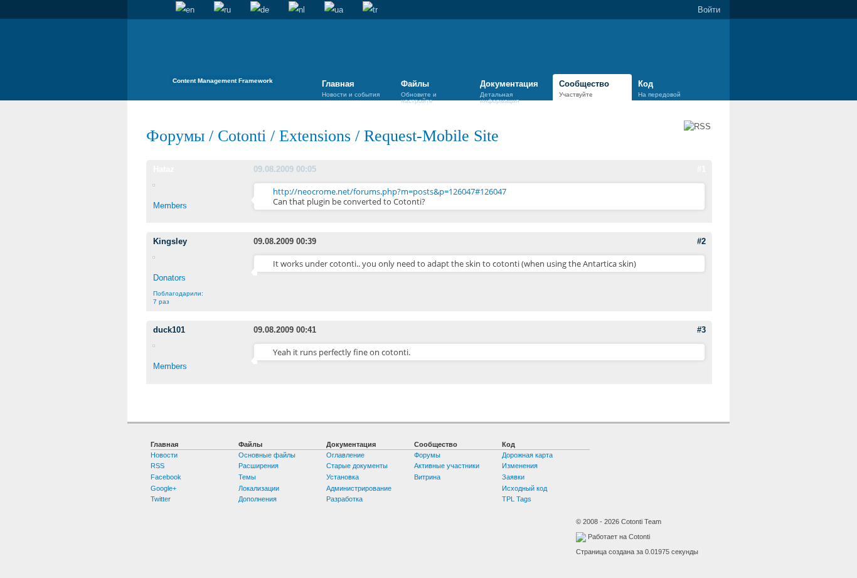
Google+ (163, 488)
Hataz (163, 169)
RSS (157, 465)
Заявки (513, 477)
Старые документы (357, 465)
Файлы (419, 90)
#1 (701, 169)
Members (170, 205)
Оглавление (345, 455)
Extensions (315, 136)
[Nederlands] (296, 10)
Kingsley (170, 241)
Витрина (427, 477)
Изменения (520, 465)
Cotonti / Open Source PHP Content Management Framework (222, 56)
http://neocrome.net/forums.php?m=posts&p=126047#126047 (389, 191)
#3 (701, 329)
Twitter (161, 499)
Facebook (166, 477)
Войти (709, 9)
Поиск (156, 10)
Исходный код (524, 488)
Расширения (258, 465)
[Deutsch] (260, 10)
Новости (164, 455)
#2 (701, 241)
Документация (509, 90)
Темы (247, 477)
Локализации (258, 488)
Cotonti (242, 136)
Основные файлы (266, 455)
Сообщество (584, 88)
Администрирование (358, 488)
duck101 (169, 329)
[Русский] (222, 10)
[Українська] (334, 10)
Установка (342, 477)
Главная (136, 10)
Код (659, 88)
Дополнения (257, 499)
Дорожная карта (527, 455)
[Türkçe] (370, 10)
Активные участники (446, 465)
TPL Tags (516, 499)
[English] (185, 10)
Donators (169, 277)
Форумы (175, 136)
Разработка (344, 499)
